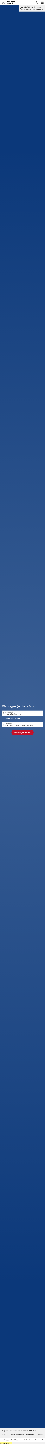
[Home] (8, 2)
